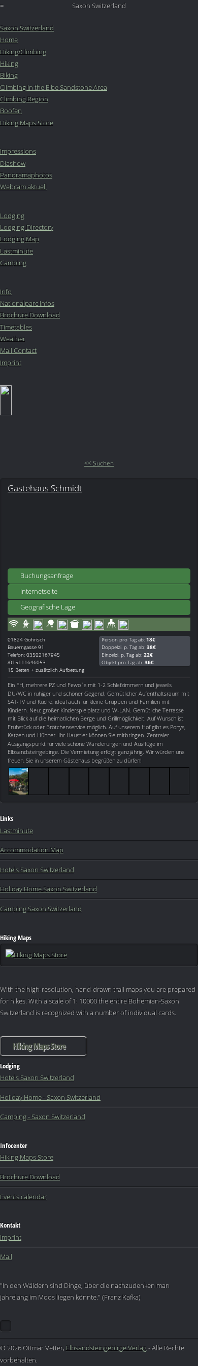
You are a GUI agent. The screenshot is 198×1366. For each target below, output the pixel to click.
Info (6, 291)
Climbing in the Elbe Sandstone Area (53, 87)
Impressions (18, 151)
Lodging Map (19, 238)
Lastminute (16, 251)
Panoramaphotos (26, 174)
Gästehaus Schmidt (45, 488)
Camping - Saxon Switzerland (42, 1116)
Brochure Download (30, 314)
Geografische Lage (47, 607)
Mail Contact (18, 350)
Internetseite (38, 591)
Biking (9, 75)
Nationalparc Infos (27, 303)
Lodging (12, 215)
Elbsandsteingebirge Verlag (106, 1347)
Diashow (12, 163)
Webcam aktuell (23, 186)
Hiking (9, 63)
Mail (6, 1256)
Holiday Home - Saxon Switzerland (50, 1097)
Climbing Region (24, 98)
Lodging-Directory (26, 227)
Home (9, 39)
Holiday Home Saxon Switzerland (48, 888)
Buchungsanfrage (46, 575)
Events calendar (23, 1196)
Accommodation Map (31, 849)
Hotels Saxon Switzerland (37, 869)
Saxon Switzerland (27, 27)
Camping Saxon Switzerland (41, 908)
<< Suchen (99, 463)
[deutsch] (6, 412)
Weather (12, 338)
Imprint (10, 362)
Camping (13, 262)
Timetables (16, 327)
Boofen (11, 110)
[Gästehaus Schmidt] (99, 530)
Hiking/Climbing (23, 51)
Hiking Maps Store (26, 122)
